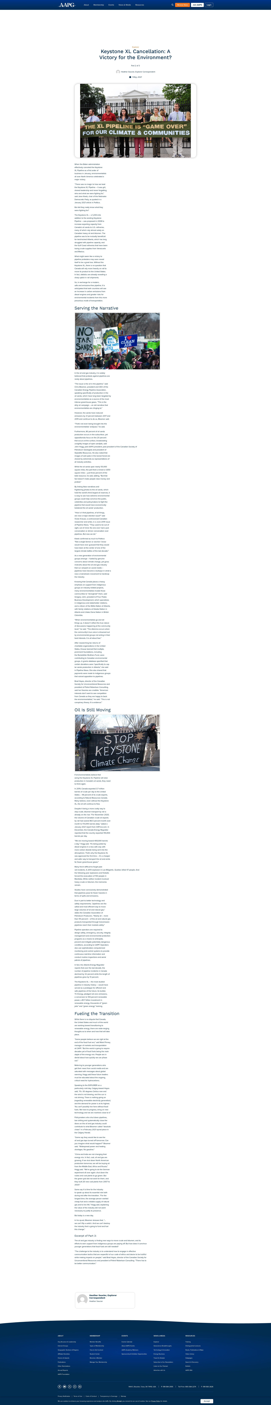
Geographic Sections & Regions (68, 1350)
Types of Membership (97, 1346)
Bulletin (187, 1366)
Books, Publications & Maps (194, 1350)
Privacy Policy (155, 1401)
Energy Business (159, 1354)
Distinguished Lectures (193, 1346)
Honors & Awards (63, 1358)
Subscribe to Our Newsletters (163, 1362)
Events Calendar (127, 1342)
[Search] (172, 5)
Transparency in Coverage (108, 1396)
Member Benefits (95, 1342)
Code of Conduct (91, 1396)
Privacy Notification (64, 1396)
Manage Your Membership (98, 1362)
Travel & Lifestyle (159, 1358)
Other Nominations (64, 1366)
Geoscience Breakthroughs (163, 1346)
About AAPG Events (128, 1346)
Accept (207, 1401)
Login (209, 4)
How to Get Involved (96, 1350)
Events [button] (111, 4)
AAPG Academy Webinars (130, 1350)
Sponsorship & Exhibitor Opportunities (134, 1354)
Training (188, 1342)
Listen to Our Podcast (161, 1366)
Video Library (189, 1354)
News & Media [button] (125, 4)
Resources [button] (139, 4)
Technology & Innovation (162, 1350)
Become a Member (96, 1358)
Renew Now (182, 4)
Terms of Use (78, 1396)
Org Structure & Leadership (67, 1342)
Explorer (156, 1342)
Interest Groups (63, 1346)
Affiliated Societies (64, 1354)
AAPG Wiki (188, 1370)
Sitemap (123, 1396)
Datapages (188, 1358)
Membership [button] (98, 4)
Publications (62, 1362)
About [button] (86, 4)
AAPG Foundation (63, 1374)
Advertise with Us (159, 1370)
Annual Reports (63, 1370)
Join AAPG (197, 4)
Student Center (95, 1354)
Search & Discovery (191, 1362)
